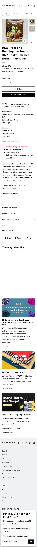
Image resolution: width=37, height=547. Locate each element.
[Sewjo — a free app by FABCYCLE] (18, 402)
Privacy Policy (7, 466)
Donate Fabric (7, 497)
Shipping (4, 71)
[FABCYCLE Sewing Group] (18, 360)
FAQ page (24, 536)
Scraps (4, 493)
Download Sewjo (8, 432)
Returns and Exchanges (11, 470)
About (4, 455)
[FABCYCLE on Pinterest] (22, 442)
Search (4, 451)
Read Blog (7, 346)
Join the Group (8, 388)
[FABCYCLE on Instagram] (26, 442)
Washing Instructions (12, 219)
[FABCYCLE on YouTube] (34, 442)
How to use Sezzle (8, 478)
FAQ (3, 458)
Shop (4, 489)
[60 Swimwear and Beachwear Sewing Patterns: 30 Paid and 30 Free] (18, 307)
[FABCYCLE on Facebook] (18, 442)
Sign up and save (10, 509)
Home (3, 14)
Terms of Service (8, 474)
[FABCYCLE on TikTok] (30, 442)
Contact (5, 501)
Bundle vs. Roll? (9, 208)
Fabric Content (9, 213)
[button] (18, 68)
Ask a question (9, 231)
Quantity (6, 78)
